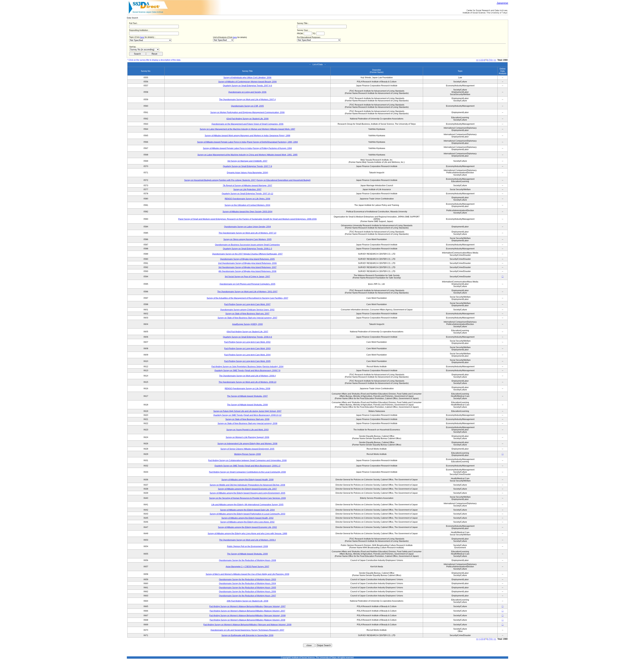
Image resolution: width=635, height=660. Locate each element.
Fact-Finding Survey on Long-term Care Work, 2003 (247, 348)
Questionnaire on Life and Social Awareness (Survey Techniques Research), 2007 (247, 630)
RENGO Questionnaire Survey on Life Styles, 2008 (247, 388)
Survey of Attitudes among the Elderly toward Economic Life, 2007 (247, 489)
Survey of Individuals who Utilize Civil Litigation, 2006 (247, 77)
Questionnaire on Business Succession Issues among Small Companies (247, 245)
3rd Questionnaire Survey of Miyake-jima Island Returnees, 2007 (247, 267)
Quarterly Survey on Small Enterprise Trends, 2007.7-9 (247, 166)
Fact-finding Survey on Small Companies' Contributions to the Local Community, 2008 (247, 472)
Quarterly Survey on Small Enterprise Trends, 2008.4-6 (247, 337)
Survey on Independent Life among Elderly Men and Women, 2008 (247, 443)
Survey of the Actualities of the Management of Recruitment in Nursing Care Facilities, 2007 (247, 298)
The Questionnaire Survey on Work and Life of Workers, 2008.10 (247, 382)
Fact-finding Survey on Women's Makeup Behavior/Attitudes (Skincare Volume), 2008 (247, 615)
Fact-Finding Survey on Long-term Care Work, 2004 (247, 355)
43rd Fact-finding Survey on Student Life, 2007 (247, 331)
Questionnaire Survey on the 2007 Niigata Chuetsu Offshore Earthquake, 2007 (247, 254)
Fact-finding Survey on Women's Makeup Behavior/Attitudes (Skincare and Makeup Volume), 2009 (247, 624)
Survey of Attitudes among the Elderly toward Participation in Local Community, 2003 (247, 514)
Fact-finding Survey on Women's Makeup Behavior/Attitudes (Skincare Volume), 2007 (247, 606)
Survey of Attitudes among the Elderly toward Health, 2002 (247, 518)
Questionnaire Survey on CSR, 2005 (247, 106)
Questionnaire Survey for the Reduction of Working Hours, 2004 (247, 583)
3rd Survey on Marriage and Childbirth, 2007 (247, 161)
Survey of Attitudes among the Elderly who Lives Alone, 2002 (247, 522)
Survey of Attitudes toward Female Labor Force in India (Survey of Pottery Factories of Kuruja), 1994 (247, 148)
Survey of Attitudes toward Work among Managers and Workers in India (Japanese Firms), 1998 (247, 135)
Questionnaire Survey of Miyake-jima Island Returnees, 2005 (247, 259)
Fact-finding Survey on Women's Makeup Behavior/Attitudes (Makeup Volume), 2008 (247, 620)
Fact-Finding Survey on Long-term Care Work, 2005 (247, 361)
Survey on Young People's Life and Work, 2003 (247, 430)
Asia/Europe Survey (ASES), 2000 (247, 324)
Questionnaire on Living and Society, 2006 (247, 92)
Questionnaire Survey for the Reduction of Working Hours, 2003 (247, 579)
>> (495, 60)
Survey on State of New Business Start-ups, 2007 (247, 313)
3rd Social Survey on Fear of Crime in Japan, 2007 (247, 276)
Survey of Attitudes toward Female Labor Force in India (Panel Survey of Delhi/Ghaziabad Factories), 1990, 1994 (247, 142)
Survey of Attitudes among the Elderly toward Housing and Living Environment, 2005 (247, 493)
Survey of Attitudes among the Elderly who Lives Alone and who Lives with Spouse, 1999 (247, 533)
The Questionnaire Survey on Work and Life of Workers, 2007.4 (247, 99)
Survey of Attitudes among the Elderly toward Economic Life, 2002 (247, 527)
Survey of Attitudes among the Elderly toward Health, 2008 (247, 479)
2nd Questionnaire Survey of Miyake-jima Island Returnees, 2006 (247, 263)
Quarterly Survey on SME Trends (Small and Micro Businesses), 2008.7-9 (247, 370)
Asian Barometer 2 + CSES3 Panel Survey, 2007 (247, 566)
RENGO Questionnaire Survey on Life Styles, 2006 (247, 199)
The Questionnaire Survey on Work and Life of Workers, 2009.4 (247, 540)
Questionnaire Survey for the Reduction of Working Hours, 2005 (247, 587)
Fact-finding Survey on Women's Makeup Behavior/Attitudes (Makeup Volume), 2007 (247, 611)
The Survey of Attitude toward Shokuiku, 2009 (247, 554)
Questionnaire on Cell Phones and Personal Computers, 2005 (247, 284)
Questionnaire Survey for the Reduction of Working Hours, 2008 (247, 560)
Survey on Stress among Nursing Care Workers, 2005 (247, 239)
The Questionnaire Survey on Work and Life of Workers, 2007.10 (247, 233)
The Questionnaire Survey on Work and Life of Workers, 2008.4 (247, 376)
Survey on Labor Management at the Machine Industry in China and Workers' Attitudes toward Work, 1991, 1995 (247, 155)
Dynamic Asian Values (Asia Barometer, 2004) (247, 172)
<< (477, 60)
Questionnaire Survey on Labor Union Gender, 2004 (247, 227)
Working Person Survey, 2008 (247, 454)
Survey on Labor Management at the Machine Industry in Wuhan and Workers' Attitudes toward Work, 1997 (247, 129)
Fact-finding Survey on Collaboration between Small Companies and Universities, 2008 (247, 460)
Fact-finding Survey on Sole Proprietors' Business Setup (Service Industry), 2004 (247, 366)
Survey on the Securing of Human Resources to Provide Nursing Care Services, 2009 (247, 498)
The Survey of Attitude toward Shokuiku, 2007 (247, 396)
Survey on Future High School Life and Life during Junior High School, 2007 (247, 411)
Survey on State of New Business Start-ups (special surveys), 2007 (247, 318)
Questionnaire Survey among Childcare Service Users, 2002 (247, 310)
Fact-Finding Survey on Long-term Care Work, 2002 (247, 342)
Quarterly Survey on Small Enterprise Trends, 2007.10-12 (247, 193)
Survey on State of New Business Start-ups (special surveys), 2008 (247, 423)
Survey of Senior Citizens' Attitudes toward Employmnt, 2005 (247, 449)
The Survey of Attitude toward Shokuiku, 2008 (247, 405)
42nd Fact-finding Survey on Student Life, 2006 (247, 119)
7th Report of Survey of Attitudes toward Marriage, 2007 (247, 185)
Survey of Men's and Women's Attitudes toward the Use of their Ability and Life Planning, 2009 (247, 574)
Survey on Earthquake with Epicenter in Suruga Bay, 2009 (247, 635)
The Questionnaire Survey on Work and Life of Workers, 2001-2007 (247, 291)
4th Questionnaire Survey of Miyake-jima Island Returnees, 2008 (247, 271)
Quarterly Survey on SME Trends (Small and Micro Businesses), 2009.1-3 (247, 466)
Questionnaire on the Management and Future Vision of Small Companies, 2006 (247, 124)
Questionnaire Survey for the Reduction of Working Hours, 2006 (247, 591)
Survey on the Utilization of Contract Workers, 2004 (247, 205)
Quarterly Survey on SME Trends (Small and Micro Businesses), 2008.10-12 (247, 415)
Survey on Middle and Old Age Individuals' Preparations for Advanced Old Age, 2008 (247, 485)
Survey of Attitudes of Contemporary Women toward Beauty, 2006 (247, 82)
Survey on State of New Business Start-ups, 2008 (247, 419)
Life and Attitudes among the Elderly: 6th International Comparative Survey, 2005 (247, 504)
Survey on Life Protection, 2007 (247, 189)
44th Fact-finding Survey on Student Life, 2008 (247, 601)
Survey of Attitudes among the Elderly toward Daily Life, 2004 (247, 510)
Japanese (502, 3)
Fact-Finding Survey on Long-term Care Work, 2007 (247, 304)
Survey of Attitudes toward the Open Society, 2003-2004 (247, 211)
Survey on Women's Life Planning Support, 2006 (247, 437)
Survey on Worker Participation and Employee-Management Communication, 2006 (247, 112)
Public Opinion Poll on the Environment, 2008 (247, 546)
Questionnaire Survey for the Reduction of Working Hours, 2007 (247, 596)
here (142, 37)
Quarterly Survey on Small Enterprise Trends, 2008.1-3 (247, 249)
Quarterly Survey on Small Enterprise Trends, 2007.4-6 (247, 85)
